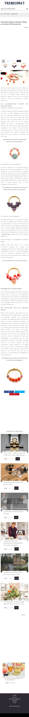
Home (2, 14)
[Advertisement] (14, 43)
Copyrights (14, 700)
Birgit (8, 61)
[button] (4, 677)
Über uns (14, 697)
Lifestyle (19, 61)
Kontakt (14, 695)
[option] (14, 677)
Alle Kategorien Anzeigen (9, 8)
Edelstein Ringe (6, 234)
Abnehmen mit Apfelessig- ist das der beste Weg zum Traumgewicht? (13, 678)
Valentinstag (14, 14)
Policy (14, 702)
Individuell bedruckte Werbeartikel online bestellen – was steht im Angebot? (14, 543)
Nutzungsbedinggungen (14, 699)
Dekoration (7, 14)
